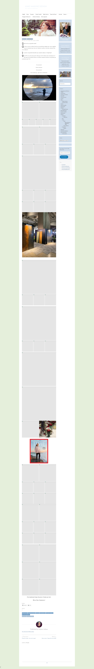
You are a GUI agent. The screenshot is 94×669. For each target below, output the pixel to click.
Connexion (63, 164)
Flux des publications (65, 166)
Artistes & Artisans (36, 16)
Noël (64, 121)
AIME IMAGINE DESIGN (36, 6)
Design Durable (30, 616)
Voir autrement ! (26, 614)
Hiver (63, 119)
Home (27, 14)
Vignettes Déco (65, 102)
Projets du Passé (53, 14)
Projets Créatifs (39, 14)
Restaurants (63, 113)
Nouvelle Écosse (65, 109)
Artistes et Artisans (64, 94)
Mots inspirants (44, 16)
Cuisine (62, 98)
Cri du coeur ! (64, 133)
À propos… (32, 14)
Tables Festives (46, 14)
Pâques (65, 128)
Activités (60, 14)
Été (62, 118)
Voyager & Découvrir (26, 16)
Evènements (63, 106)
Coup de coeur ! (63, 97)
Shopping (62, 129)
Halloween (65, 117)
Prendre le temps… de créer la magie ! (29, 637)
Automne (63, 115)
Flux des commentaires (66, 167)
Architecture (63, 93)
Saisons (64, 14)
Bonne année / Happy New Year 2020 (49, 637)
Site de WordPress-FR (66, 169)
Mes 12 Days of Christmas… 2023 (67, 123)
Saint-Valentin (66, 125)
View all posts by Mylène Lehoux (28, 631)
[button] (39, 87)
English (23, 14)
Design (24, 616)
